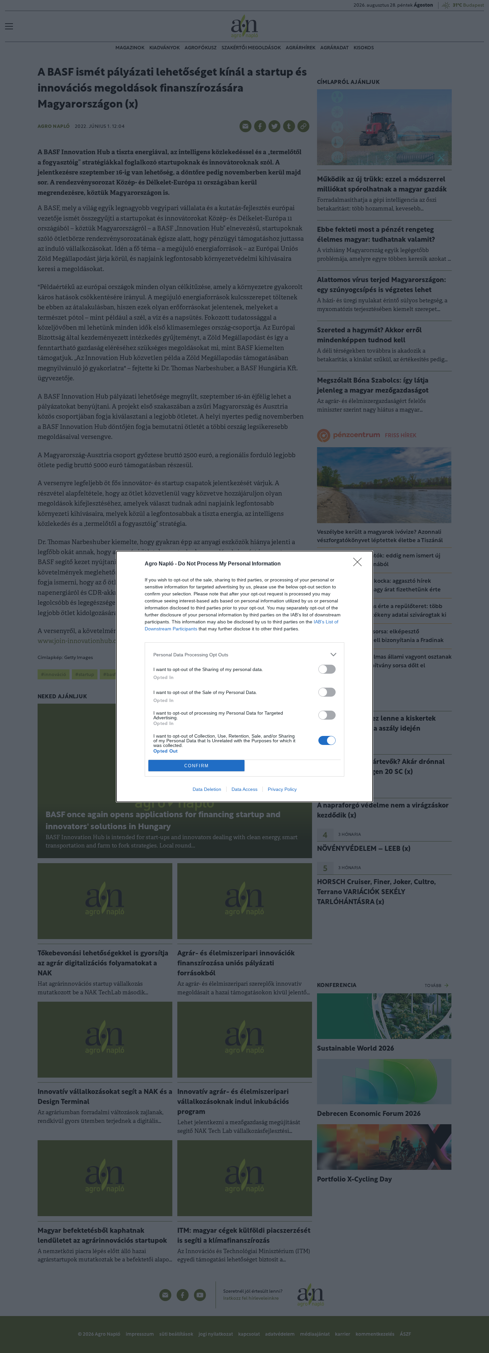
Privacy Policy (282, 789)
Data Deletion (207, 789)
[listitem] (244, 654)
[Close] (359, 564)
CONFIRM (196, 765)
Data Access (244, 789)
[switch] (327, 669)
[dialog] (244, 676)
